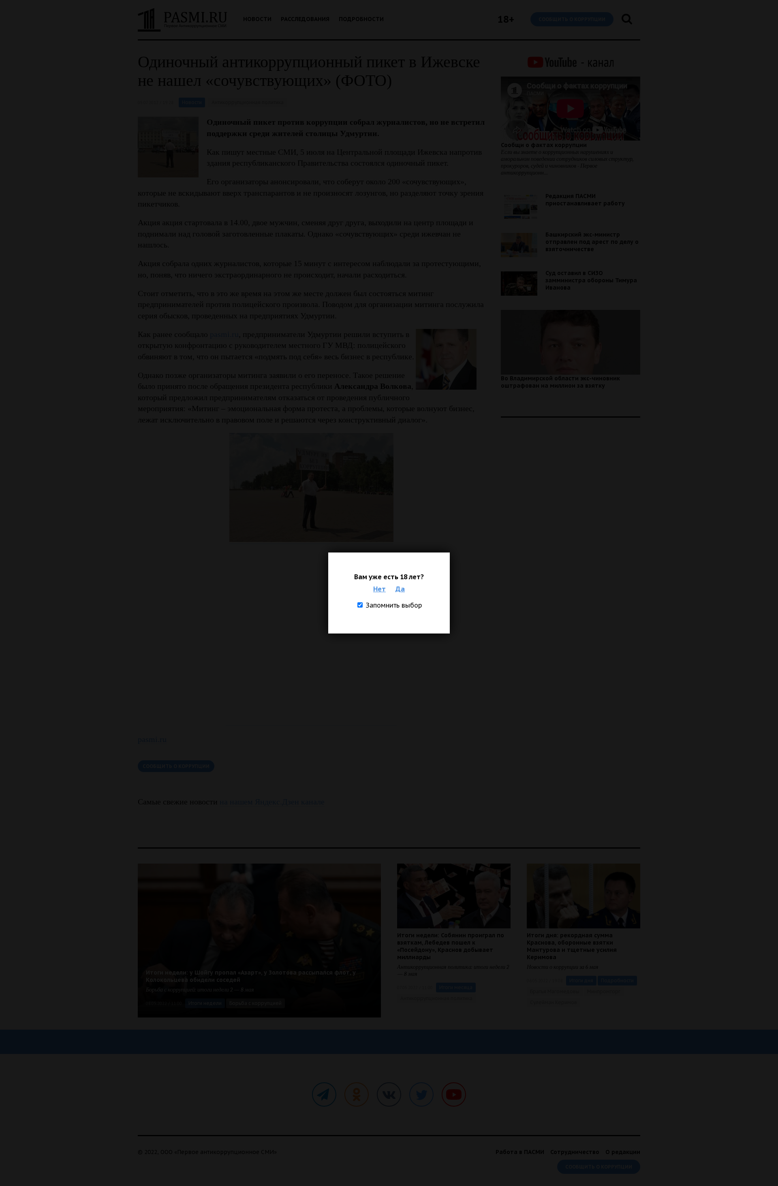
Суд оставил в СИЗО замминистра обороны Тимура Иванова (591, 280)
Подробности (361, 19)
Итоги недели (205, 1003)
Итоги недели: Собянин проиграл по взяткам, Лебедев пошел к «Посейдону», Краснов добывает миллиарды (450, 946)
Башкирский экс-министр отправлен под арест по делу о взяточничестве (592, 242)
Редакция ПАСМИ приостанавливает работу (585, 199)
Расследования (305, 19)
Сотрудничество (574, 1152)
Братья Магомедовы (554, 991)
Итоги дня (581, 980)
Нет (379, 589)
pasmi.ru (224, 334)
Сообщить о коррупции (572, 19)
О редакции (622, 1152)
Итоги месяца (455, 987)
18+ (506, 19)
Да (400, 589)
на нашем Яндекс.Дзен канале (272, 801)
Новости (257, 19)
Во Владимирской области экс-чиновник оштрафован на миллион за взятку (560, 382)
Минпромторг (603, 991)
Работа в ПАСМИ (520, 1152)
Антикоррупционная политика (248, 102)
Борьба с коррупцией (255, 1003)
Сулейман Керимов (553, 1002)
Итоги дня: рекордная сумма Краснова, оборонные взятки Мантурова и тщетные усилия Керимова (572, 946)
